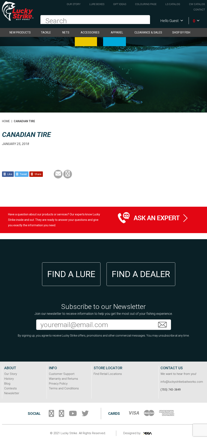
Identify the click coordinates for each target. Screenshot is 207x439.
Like (9, 174)
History (9, 379)
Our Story (73, 4)
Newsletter (11, 393)
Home (6, 121)
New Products (20, 32)
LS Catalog (172, 4)
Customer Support (61, 374)
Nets (65, 32)
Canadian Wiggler (86, 41)
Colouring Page (145, 4)
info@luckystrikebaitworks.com (182, 382)
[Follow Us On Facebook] (51, 415)
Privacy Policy (58, 383)
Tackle (46, 32)
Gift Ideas (119, 4)
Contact (199, 9)
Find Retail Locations (108, 374)
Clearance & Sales (148, 32)
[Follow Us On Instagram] (61, 415)
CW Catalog (197, 4)
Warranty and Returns (63, 379)
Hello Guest (169, 21)
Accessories (90, 32)
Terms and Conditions (64, 388)
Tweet (23, 174)
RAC (114, 41)
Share (37, 174)
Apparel (117, 32)
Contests (10, 388)
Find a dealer (141, 274)
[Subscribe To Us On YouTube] (73, 415)
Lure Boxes (96, 4)
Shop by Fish (181, 32)
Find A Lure (71, 274)
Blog (7, 383)
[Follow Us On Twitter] (85, 415)
